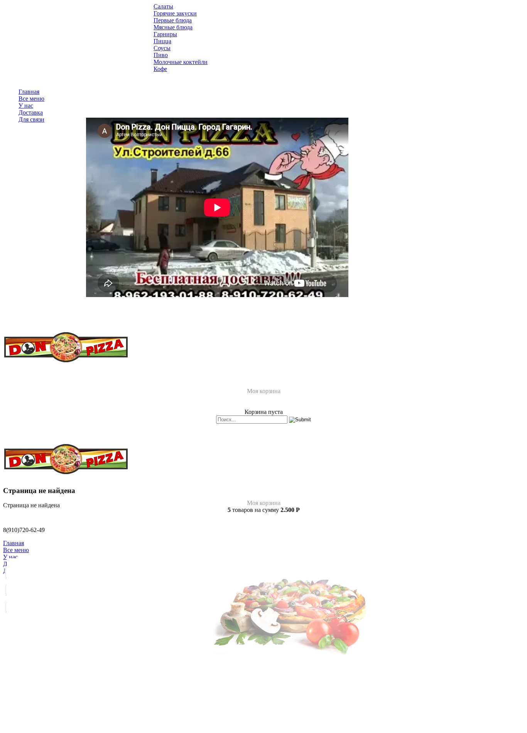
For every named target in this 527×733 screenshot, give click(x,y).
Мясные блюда (173, 27)
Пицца (162, 41)
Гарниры (165, 34)
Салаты (163, 6)
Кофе (160, 69)
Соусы (162, 48)
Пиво (161, 55)
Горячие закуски (175, 13)
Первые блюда (173, 20)
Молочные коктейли (181, 62)
